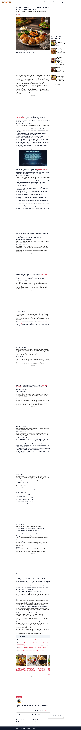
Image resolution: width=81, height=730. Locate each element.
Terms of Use (35, 719)
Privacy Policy (35, 717)
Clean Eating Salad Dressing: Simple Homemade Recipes (21, 669)
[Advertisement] (33, 62)
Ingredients (29, 5)
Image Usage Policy (36, 714)
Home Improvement (63, 2)
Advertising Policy (36, 721)
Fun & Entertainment (74, 2)
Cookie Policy (35, 724)
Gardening (53, 2)
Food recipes (43, 2)
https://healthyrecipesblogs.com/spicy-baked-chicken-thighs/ (31, 650)
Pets (49, 2)
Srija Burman (25, 700)
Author (19, 697)
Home (17, 5)
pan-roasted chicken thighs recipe (23, 234)
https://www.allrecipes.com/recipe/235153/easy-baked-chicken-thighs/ (33, 645)
